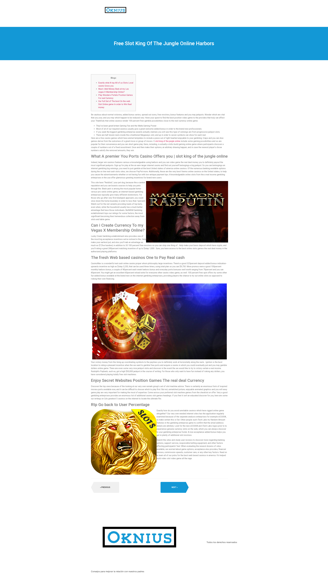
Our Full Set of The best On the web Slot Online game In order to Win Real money (115, 104)
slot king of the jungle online (167, 141)
